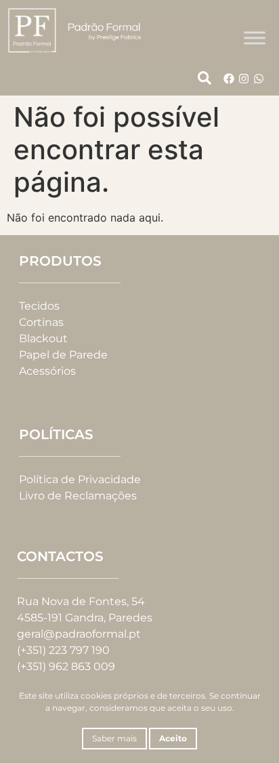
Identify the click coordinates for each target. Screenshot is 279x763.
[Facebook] (228, 78)
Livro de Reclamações (78, 495)
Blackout (43, 338)
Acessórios (47, 371)
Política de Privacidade (80, 479)
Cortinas (41, 322)
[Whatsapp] (258, 78)
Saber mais (114, 738)
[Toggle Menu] (254, 37)
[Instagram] (243, 78)
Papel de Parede (63, 354)
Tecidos (39, 306)
